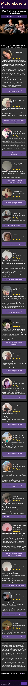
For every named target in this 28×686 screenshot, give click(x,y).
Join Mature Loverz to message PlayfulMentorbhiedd (14, 311)
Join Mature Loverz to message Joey (14, 637)
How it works (18, 681)
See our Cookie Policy (5, 684)
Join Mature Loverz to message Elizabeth (14, 203)
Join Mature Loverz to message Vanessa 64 (14, 454)
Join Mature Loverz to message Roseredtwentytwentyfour (14, 554)
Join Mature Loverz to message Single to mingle (14, 121)
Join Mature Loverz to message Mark (14, 585)
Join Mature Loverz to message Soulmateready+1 (14, 90)
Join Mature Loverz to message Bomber (14, 371)
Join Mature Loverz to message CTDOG (14, 614)
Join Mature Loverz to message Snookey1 (14, 343)
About (13, 681)
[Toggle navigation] (2, 7)
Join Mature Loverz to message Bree (14, 516)
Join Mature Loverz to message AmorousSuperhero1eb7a (14, 181)
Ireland (21, 673)
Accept (23, 683)
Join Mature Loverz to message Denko (14, 225)
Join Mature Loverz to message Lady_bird (14, 153)
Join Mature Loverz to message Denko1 (14, 425)
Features (23, 681)
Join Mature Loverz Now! (14, 16)
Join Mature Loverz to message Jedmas (14, 485)
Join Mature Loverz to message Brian (14, 279)
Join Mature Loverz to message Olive (14, 397)
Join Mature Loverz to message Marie (14, 244)
